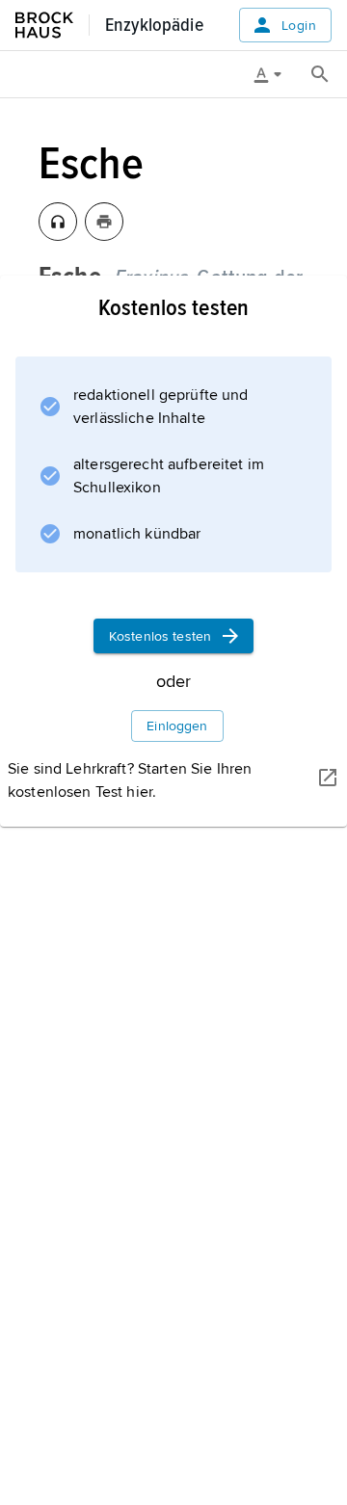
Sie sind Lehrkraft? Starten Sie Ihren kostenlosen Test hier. (130, 780)
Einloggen (177, 726)
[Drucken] (104, 221)
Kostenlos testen (160, 636)
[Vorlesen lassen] (58, 221)
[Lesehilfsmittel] (275, 74)
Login (298, 25)
